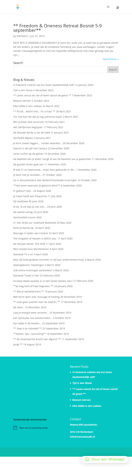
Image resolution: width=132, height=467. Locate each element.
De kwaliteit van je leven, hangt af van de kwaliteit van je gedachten (52, 159)
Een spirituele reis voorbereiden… (32, 318)
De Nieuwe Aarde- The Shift (29, 243)
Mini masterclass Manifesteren (31, 249)
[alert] (37, 428)
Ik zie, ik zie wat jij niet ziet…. (29, 206)
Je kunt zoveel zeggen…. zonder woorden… (37, 143)
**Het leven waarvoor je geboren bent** (36, 185)
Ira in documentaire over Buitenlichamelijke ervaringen (45, 180)
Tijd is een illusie (23, 90)
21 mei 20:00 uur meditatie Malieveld (34, 222)
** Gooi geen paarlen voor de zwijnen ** (36, 302)
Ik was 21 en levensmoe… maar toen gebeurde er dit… (44, 169)
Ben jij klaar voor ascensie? (28, 122)
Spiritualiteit (20, 217)
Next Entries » (111, 59)
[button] (105, 459)
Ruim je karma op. (23, 227)
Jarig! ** (18, 344)
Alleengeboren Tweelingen (28, 265)
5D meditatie (20, 201)
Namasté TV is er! (23, 254)
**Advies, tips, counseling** (29, 333)
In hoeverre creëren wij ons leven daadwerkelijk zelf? (43, 85)
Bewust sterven (22, 100)
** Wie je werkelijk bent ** (28, 291)
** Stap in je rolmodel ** (27, 328)
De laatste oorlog (23, 212)
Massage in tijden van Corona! (30, 233)
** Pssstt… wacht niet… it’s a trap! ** (34, 111)
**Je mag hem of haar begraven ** (33, 286)
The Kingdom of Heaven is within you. (35, 238)
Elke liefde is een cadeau (27, 106)
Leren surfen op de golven (28, 153)
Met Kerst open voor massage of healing (36, 296)
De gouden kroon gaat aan (28, 164)
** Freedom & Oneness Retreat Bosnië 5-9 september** (57, 28)
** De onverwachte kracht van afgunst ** (37, 339)
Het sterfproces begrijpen (28, 127)
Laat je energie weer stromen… (31, 312)
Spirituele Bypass (23, 137)
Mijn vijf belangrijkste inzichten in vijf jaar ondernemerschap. (48, 259)
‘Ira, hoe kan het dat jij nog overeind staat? (37, 116)
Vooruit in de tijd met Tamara (30, 148)
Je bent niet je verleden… (27, 174)
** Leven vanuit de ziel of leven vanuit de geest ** (42, 95)
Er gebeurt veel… (23, 190)
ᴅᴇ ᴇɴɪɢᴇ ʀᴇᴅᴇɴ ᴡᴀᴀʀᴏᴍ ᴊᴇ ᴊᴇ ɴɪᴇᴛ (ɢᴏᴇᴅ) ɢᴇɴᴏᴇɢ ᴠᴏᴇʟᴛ (43, 280)
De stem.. (18, 307)
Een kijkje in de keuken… (27, 323)
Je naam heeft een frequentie (30, 196)
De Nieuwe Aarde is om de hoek (31, 132)
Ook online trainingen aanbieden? (32, 270)
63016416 (22, 36)
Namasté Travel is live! (26, 275)
